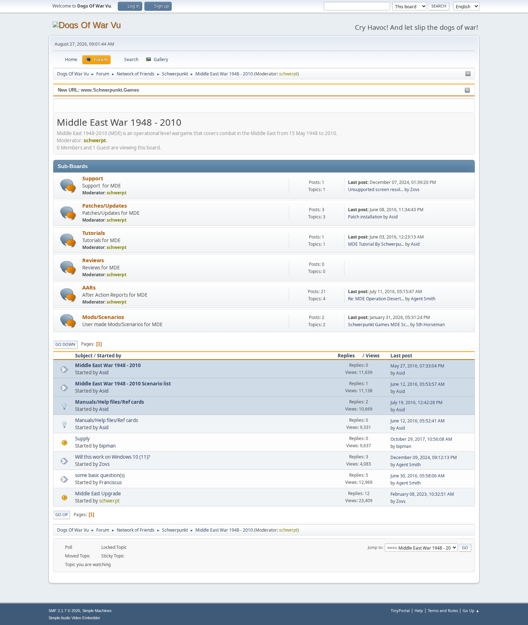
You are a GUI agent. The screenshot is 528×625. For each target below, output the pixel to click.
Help (418, 610)
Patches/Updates (104, 205)
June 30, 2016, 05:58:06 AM (417, 476)
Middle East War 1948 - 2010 (108, 365)
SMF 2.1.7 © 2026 (64, 610)
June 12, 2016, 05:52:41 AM (417, 421)
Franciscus (110, 482)
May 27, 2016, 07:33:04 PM (417, 366)
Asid (393, 217)
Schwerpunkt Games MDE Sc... (378, 324)
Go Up (61, 514)
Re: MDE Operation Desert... (376, 299)
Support (92, 178)
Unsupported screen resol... (375, 189)
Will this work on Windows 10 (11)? (112, 457)
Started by (109, 355)
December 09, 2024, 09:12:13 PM (423, 457)
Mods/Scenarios (103, 316)
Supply (82, 438)
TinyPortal (400, 610)
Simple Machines (97, 610)
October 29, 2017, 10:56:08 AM (421, 439)
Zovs (415, 189)
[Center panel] (468, 74)
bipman (107, 446)
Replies (346, 355)
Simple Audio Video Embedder (74, 618)
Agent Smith (423, 299)
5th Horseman (430, 324)
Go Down (65, 344)
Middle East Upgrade (98, 493)
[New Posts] (68, 186)
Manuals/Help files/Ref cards (109, 402)
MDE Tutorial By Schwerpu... (376, 244)
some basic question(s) (100, 475)
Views (373, 355)
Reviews (93, 260)
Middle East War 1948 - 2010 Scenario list (123, 383)
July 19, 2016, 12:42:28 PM (416, 402)
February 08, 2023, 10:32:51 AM (422, 494)
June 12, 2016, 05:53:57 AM (417, 384)
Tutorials (93, 232)
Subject (84, 355)
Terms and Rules (443, 610)
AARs (89, 287)
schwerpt (288, 74)
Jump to (375, 547)
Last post (401, 355)
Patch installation (365, 217)
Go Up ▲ (471, 610)
